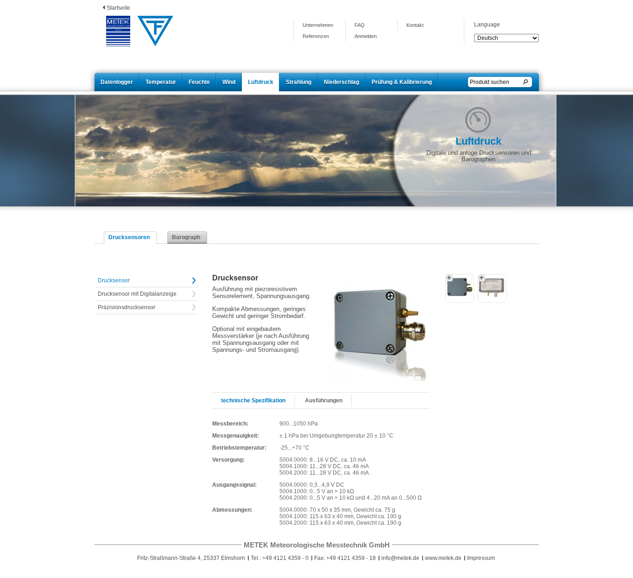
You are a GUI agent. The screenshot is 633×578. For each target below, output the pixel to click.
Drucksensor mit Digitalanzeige (137, 294)
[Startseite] (118, 32)
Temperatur (161, 82)
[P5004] (459, 288)
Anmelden (365, 36)
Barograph (186, 237)
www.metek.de (443, 558)
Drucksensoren (129, 237)
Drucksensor (114, 280)
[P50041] (492, 288)
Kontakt (415, 25)
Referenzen (316, 36)
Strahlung (298, 82)
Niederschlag (341, 82)
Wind (228, 82)
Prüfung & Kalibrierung (402, 82)
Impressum (481, 558)
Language (487, 24)
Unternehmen (318, 25)
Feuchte (199, 82)
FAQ (359, 25)
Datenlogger (117, 82)
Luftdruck (260, 82)
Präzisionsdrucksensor (126, 307)
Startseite (118, 8)
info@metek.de (400, 558)
